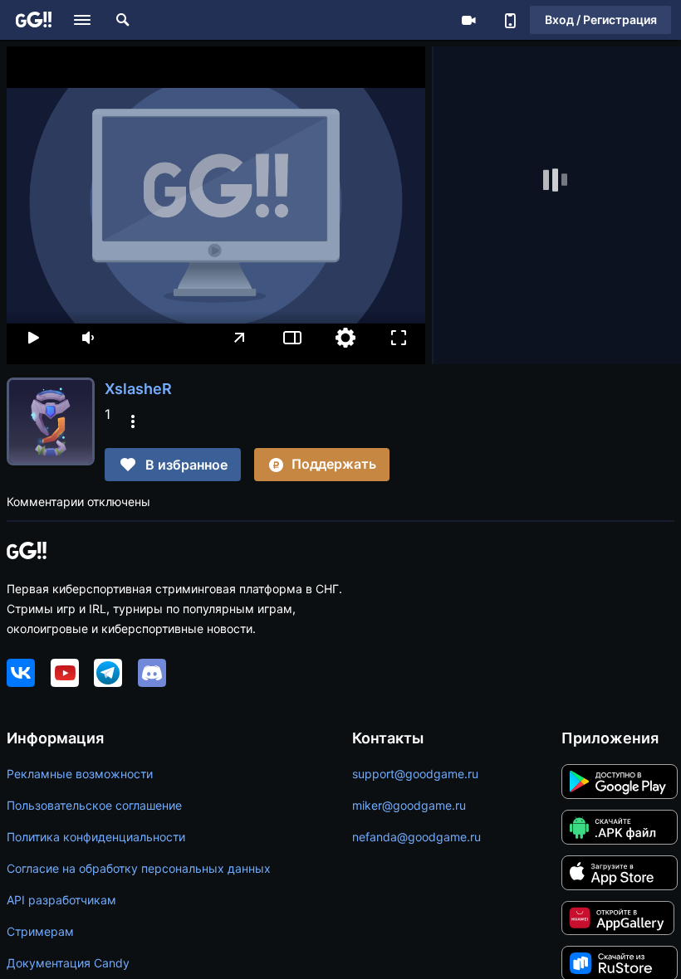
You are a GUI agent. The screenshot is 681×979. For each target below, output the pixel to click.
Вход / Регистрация (601, 19)
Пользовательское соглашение (94, 805)
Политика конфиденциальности (96, 837)
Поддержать (334, 463)
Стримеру (468, 19)
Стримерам (40, 931)
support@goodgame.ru (415, 774)
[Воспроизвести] (33, 337)
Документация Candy (68, 963)
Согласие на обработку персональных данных (139, 868)
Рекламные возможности (80, 774)
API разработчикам (61, 900)
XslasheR (138, 388)
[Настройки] (345, 337)
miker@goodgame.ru (409, 805)
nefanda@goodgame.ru (416, 837)
